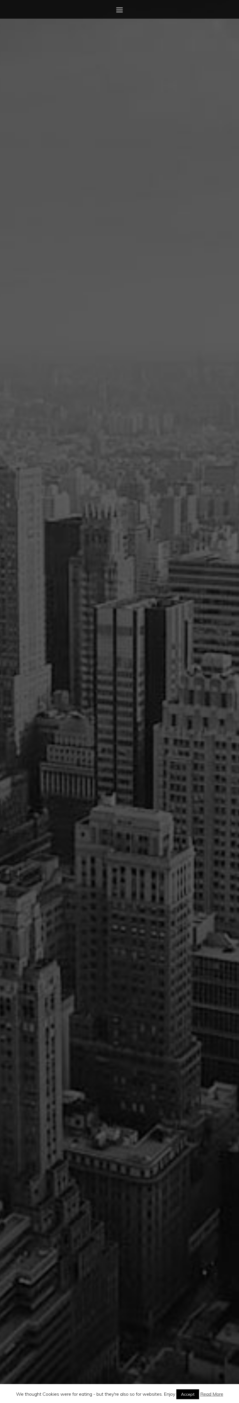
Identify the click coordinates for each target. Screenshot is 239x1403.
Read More (211, 1394)
